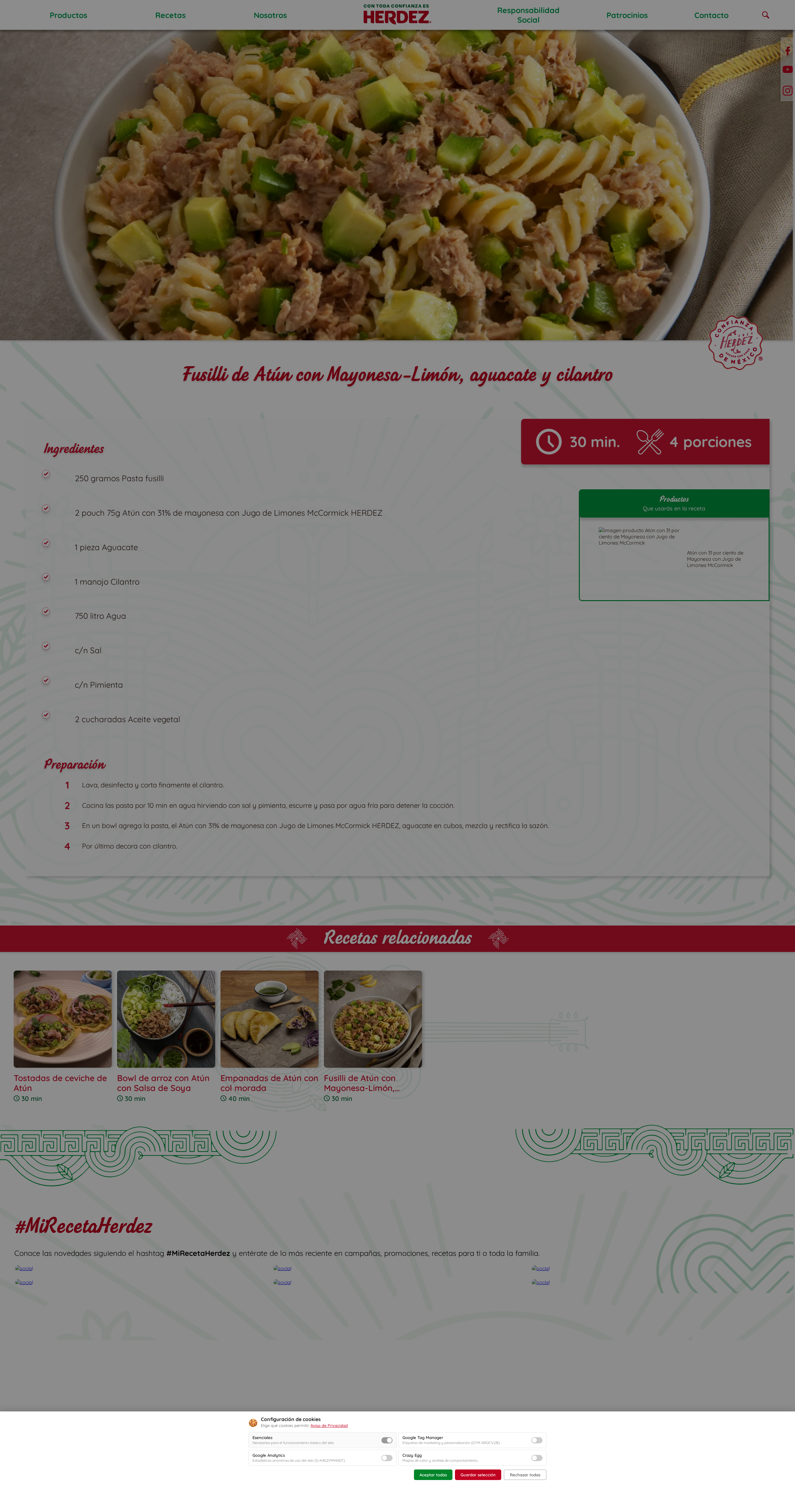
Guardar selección (478, 1474)
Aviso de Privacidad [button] (329, 1425)
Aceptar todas (433, 1474)
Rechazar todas (525, 1474)
